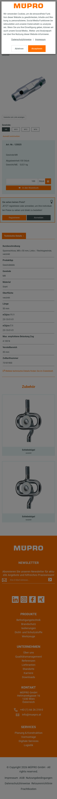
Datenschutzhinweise (21, 39)
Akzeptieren (36, 48)
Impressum (40, 39)
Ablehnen (19, 48)
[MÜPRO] (28, 5)
